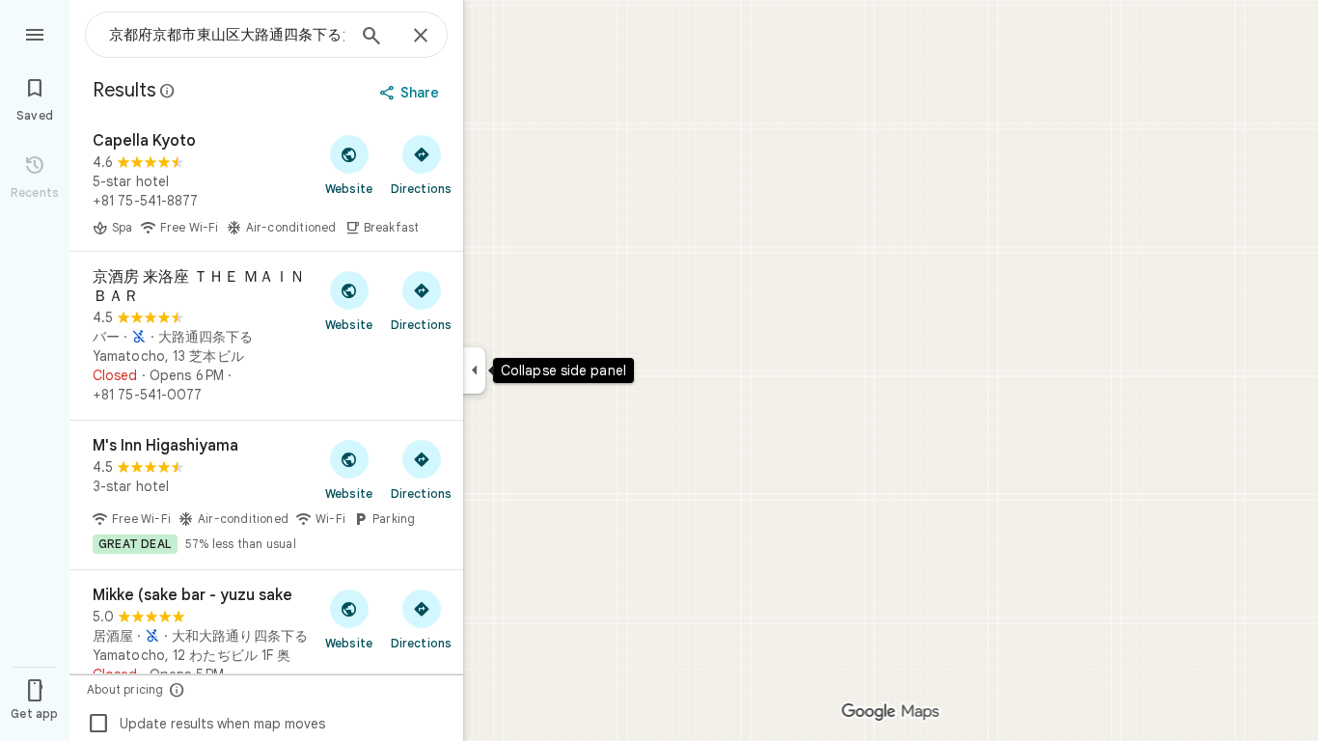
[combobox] (226, 34)
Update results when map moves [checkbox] (206, 723)
